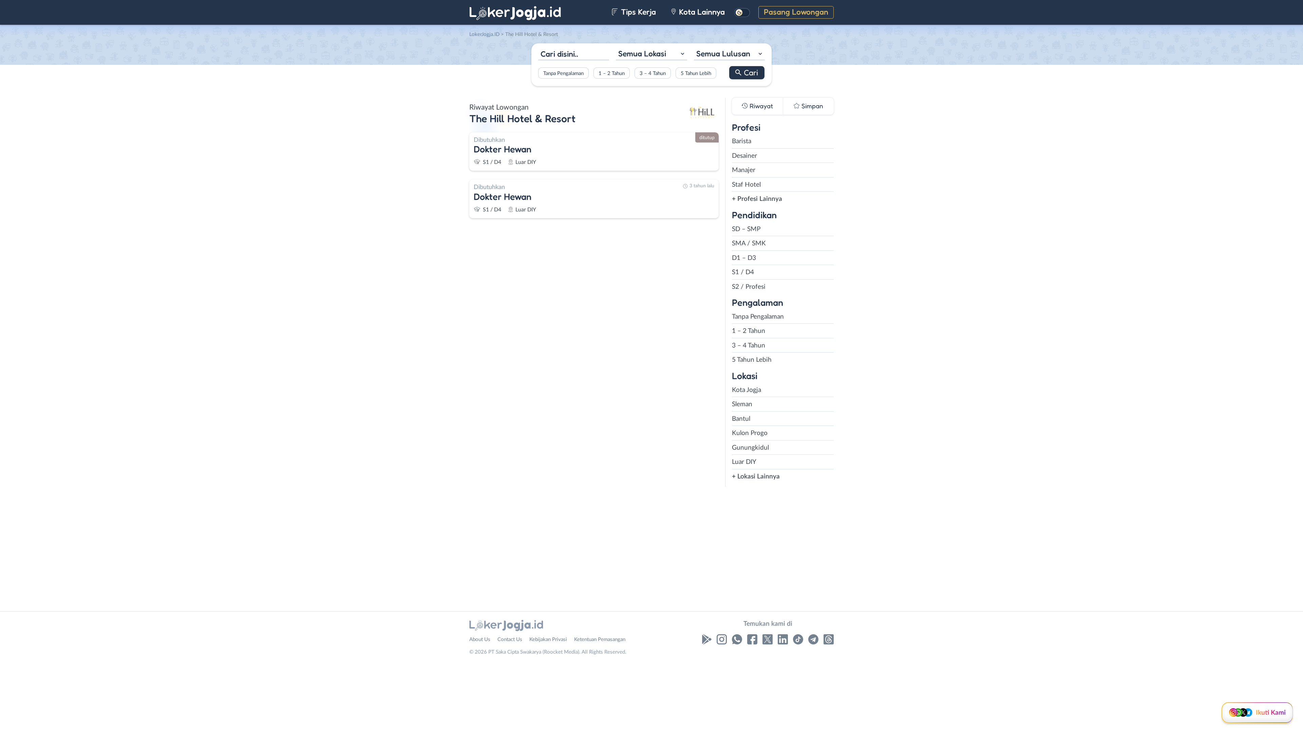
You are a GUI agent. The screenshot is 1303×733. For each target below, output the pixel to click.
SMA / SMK (749, 243)
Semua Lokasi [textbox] (642, 53)
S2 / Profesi (749, 287)
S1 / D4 (743, 272)
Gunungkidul (750, 448)
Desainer (744, 156)
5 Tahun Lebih (696, 73)
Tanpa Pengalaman (563, 73)
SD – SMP (746, 229)
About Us (479, 639)
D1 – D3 (744, 258)
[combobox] (651, 54)
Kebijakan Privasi (548, 639)
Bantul (741, 419)
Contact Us (509, 639)
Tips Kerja (637, 11)
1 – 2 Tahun (612, 73)
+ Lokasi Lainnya (756, 476)
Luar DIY (744, 462)
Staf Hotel (746, 185)
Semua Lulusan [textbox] (723, 53)
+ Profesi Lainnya (757, 199)
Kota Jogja (746, 390)
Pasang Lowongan (796, 11)
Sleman (742, 404)
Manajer (743, 170)
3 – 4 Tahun (653, 73)
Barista (741, 141)
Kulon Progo (750, 433)
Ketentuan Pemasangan (599, 639)
